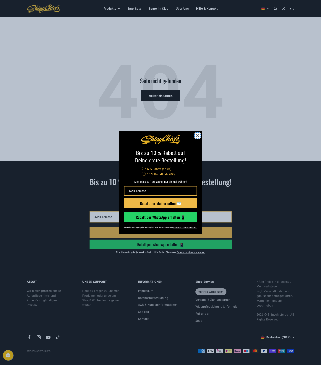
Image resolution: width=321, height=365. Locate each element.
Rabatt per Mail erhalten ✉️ (160, 203)
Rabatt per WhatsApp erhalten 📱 (160, 217)
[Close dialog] (197, 135)
